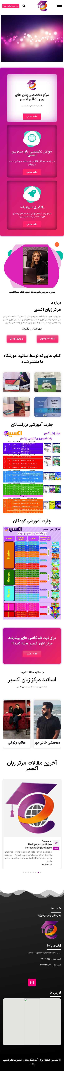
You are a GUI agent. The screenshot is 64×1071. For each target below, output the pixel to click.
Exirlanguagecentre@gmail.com (41, 953)
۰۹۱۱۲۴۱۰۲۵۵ (45, 959)
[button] (10, 6)
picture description (42, 841)
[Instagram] (32, 982)
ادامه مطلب (47, 855)
